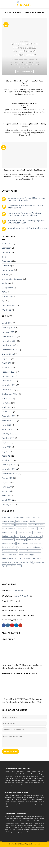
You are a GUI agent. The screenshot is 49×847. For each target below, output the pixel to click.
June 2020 (7, 487)
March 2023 (7, 412)
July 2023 (6, 403)
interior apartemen (35, 536)
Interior (5, 274)
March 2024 (7, 367)
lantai (4, 554)
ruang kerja (6, 562)
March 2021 (7, 460)
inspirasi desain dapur (10, 536)
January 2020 (8, 505)
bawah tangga (19, 517)
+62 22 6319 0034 (16, 590)
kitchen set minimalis (10, 551)
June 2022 (7, 425)
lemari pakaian (7, 558)
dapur (39, 517)
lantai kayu (12, 554)
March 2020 (7, 500)
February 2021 (8, 465)
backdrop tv (6, 517)
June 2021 (6, 447)
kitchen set (20, 547)
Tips (3, 301)
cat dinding (30, 517)
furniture (41, 528)
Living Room (7, 288)
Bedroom (6, 252)
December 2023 (9, 381)
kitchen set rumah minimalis (30, 551)
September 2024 (9, 350)
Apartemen (7, 243)
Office (4, 292)
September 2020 (9, 474)
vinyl (19, 566)
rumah (15, 562)
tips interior (11, 566)
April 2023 (6, 407)
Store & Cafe (7, 297)
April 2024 (6, 363)
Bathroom (6, 248)
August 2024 (8, 354)
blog (4, 257)
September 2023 (9, 394)
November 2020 (9, 469)
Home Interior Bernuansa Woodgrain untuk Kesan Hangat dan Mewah (24, 214)
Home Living (7, 270)
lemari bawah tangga (26, 554)
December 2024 (9, 336)
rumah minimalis (26, 562)
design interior (23, 528)
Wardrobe (6, 310)
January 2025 (8, 332)
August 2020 (8, 478)
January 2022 (8, 434)
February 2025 (8, 328)
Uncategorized (8, 305)
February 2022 (8, 429)
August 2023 (8, 398)
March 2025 (7, 323)
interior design (20, 540)
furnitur (33, 528)
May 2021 (6, 451)
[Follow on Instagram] (8, 625)
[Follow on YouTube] (20, 625)
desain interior (21, 525)
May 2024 (6, 359)
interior (23, 536)
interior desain (7, 540)
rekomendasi (38, 558)
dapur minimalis (8, 521)
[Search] (3, 4)
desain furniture (8, 525)
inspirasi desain (38, 532)
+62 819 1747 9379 (20, 596)
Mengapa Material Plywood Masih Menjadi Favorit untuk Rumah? (27, 199)
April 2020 (6, 496)
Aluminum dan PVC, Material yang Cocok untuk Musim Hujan (26, 222)
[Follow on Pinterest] (12, 625)
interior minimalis (8, 543)
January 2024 (8, 376)
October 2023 (8, 389)
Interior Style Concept (12, 279)
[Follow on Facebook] (4, 625)
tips (3, 566)
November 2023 (9, 385)
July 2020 (6, 482)
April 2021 (6, 456)
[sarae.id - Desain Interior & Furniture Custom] (24, 4)
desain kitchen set (9, 528)
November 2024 (9, 341)
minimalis (18, 558)
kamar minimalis (8, 547)
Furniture (6, 266)
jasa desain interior (37, 543)
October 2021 (8, 438)
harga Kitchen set (24, 532)
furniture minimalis (9, 532)
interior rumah (22, 543)
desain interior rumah (37, 525)
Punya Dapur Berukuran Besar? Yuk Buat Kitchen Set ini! (27, 207)
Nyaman (27, 558)
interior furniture (34, 540)
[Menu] (46, 4)
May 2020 (6, 491)
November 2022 (9, 421)
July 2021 (6, 443)
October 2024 (8, 345)
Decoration (7, 261)
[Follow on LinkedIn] (16, 625)
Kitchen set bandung (34, 547)
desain (32, 521)
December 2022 (9, 416)
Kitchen (5, 283)
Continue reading (24, 71)
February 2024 (8, 372)
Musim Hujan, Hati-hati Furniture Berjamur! (27, 228)
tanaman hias (39, 562)
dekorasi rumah (22, 521)
